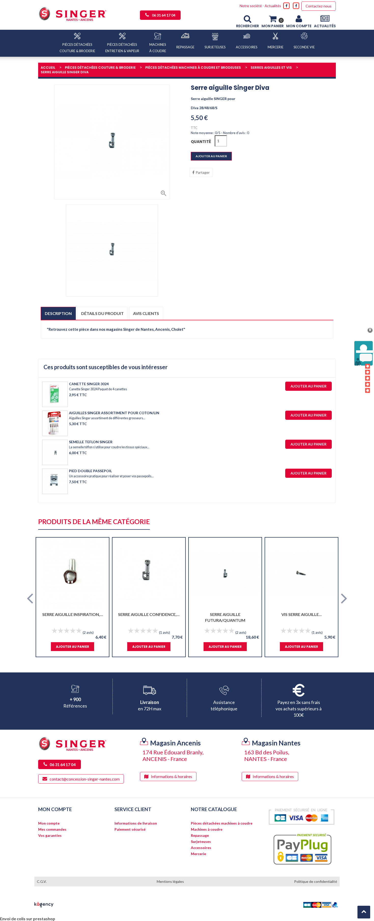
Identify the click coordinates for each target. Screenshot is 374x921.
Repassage (200, 835)
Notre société (251, 6)
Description (58, 313)
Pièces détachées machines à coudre (221, 823)
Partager (203, 172)
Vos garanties (50, 835)
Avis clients (146, 313)
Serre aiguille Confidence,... (149, 614)
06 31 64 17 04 (163, 15)
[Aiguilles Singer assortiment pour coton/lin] (55, 423)
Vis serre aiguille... (301, 614)
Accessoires (201, 848)
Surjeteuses (201, 841)
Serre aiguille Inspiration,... (72, 614)
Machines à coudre (206, 829)
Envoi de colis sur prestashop (27, 918)
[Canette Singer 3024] (55, 394)
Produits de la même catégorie (94, 522)
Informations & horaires (171, 776)
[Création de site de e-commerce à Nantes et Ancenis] (43, 904)
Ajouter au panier (211, 156)
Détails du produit (102, 313)
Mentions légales (170, 881)
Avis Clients (360, 378)
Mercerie (198, 854)
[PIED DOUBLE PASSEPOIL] (55, 481)
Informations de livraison (135, 823)
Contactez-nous (319, 6)
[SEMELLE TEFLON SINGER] (55, 452)
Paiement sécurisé (130, 829)
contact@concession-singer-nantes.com (85, 778)
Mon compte (49, 823)
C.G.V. (42, 881)
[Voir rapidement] (100, 574)
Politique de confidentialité (315, 881)
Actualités (273, 6)
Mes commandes (52, 829)
